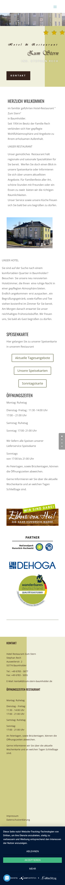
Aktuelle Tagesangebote (32, 358)
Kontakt (18, 75)
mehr (32, 868)
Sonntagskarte (32, 383)
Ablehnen (32, 851)
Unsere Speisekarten (32, 370)
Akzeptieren (33, 860)
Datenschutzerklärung (18, 819)
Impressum (12, 815)
